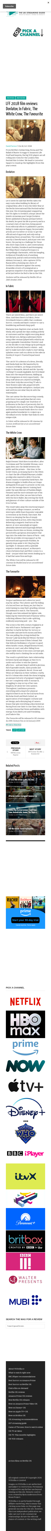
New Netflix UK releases (19, 1400)
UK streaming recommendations (23, 1419)
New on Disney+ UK (17, 1408)
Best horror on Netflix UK (19, 1384)
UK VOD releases (15, 1439)
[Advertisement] (25, 69)
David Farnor (11, 146)
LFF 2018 (21, 730)
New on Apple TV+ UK (18, 1412)
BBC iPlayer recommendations (21, 1377)
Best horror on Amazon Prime (22, 1380)
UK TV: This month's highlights (22, 1435)
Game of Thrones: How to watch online (25, 1427)
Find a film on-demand (18, 1388)
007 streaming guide (17, 1423)
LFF (14, 730)
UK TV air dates (15, 1431)
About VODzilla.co (16, 1369)
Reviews (21, 98)
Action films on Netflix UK (20, 1461)
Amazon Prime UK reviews (20, 1396)
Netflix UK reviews (16, 1392)
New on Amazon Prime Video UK (22, 1404)
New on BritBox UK (17, 1415)
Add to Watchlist (14, 725)
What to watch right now (19, 1373)
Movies (10, 98)
